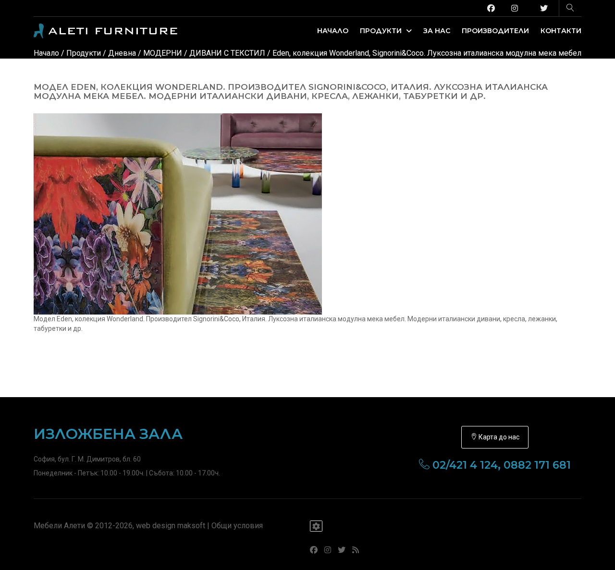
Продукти (382, 30)
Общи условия (237, 525)
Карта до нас (498, 437)
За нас (436, 30)
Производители (495, 30)
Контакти (561, 30)
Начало (332, 30)
